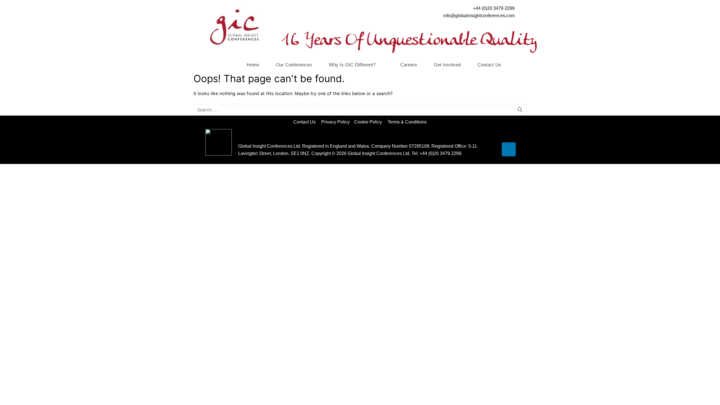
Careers (408, 65)
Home (253, 65)
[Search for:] (360, 110)
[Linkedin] (509, 149)
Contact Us (489, 65)
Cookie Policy (370, 122)
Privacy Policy (336, 122)
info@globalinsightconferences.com (479, 15)
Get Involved (447, 65)
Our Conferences (294, 65)
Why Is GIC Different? (352, 65)
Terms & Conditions (407, 122)
